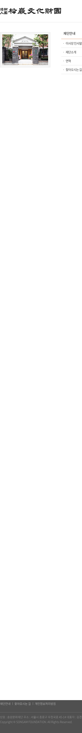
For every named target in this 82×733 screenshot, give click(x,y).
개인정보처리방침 (45, 703)
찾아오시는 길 (22, 703)
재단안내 (5, 703)
